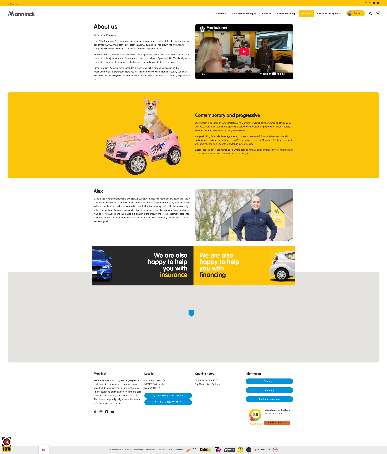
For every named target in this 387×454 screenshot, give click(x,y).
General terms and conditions (155, 450)
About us (306, 13)
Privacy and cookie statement (120, 450)
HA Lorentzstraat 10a (154, 380)
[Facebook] (374, 3)
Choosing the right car (328, 13)
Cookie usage (138, 450)
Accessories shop (286, 13)
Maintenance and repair (244, 13)
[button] (370, 13)
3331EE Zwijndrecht (154, 384)
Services (266, 13)
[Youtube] (378, 3)
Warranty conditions (175, 450)
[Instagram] (370, 3)
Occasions (220, 13)
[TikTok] (365, 3)
